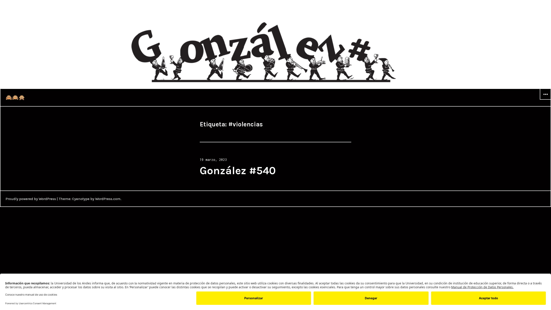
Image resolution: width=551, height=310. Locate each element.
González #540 (238, 170)
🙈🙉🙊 (15, 98)
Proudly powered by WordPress (31, 199)
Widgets (545, 99)
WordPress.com (108, 199)
